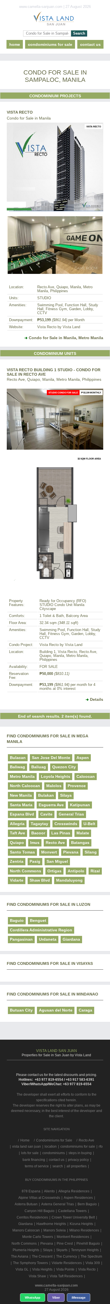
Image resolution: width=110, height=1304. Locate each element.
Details (96, 699)
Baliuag (38, 767)
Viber (56, 1297)
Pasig (35, 861)
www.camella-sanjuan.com (56, 1285)
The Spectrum (91, 1256)
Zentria (16, 861)
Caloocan (85, 776)
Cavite (46, 814)
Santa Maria (21, 805)
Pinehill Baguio (88, 1244)
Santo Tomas (22, 852)
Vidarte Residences (67, 1263)
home (14, 44)
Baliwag (17, 767)
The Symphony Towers (30, 1263)
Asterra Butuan (26, 1204)
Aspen (82, 757)
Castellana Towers (72, 1211)
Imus (34, 842)
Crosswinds (65, 823)
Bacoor (38, 833)
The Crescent (42, 1256)
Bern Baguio (87, 1204)
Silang (91, 852)
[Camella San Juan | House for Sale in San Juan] (55, 19)
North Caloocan (25, 785)
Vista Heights (42, 1269)
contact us (90, 44)
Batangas (80, 842)
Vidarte (16, 880)
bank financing (34, 1160)
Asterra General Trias (57, 1204)
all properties (77, 1166)
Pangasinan (21, 939)
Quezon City (64, 767)
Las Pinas (60, 833)
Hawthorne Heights (51, 1224)
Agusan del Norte (55, 1010)
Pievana (70, 852)
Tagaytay (39, 823)
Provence (77, 785)
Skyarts (61, 1250)
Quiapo (17, 842)
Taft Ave (17, 833)
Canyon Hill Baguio (39, 1211)
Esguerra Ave (51, 805)
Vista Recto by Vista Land (58, 327)
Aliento (49, 1191)
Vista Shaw (37, 1276)
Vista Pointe (65, 1269)
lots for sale (30, 1153)
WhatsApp (32, 1297)
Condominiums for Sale (50, 44)
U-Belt (89, 823)
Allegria (17, 823)
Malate (82, 833)
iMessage (78, 1297)
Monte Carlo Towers (37, 1237)
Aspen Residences (78, 1198)
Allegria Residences (73, 1191)
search (57, 1166)
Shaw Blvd (40, 880)
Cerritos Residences (32, 1217)
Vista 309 (92, 1263)
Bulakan (46, 795)
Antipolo (76, 871)
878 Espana (31, 1191)
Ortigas (54, 871)
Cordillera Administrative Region (41, 930)
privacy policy (78, 1160)
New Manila (21, 795)
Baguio (17, 920)
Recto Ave (55, 842)
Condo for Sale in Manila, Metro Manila (66, 337)
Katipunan (80, 805)
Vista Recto (20, 112)
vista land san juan (26, 1146)
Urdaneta (47, 939)
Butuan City (21, 1010)
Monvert (49, 852)
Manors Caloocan (26, 1230)
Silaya (66, 795)
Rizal (95, 871)
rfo (101, 1146)
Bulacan (18, 757)
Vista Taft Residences (66, 1276)
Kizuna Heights (81, 1224)
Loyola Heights (55, 776)
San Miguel (57, 861)
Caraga (85, 1010)
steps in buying (80, 1153)
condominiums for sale (77, 1146)
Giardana (71, 939)
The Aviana (19, 1256)
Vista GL (22, 1269)
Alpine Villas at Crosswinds (39, 1198)
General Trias (71, 814)
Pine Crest (65, 1244)
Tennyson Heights (85, 1250)
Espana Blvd (22, 814)
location (51, 1146)
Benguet (38, 920)
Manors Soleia (54, 1230)
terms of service (37, 1166)
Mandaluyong (69, 880)
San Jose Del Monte (51, 757)
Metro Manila (22, 776)
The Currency (66, 1256)
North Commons (25, 871)
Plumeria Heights (26, 1250)
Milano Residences (84, 1230)
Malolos (53, 785)
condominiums (53, 1153)
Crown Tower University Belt (73, 1217)
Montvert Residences (73, 1237)
